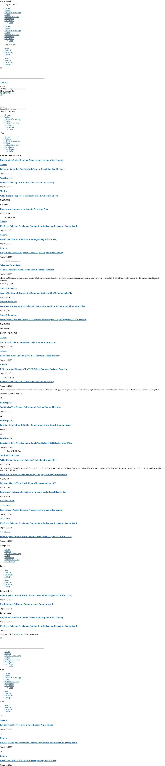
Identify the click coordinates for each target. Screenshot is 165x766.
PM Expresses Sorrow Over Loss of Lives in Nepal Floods (26, 725)
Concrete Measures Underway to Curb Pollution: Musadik (27, 270)
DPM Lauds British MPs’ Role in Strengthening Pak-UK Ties (28, 239)
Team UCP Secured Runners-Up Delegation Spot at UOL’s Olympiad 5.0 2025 (36, 293)
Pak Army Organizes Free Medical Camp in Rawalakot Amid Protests (32, 169)
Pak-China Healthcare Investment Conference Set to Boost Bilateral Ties (33, 492)
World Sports (9, 19)
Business (7, 11)
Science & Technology (12, 13)
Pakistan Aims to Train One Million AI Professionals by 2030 (28, 483)
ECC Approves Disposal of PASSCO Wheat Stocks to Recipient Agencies (33, 369)
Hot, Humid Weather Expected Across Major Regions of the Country (31, 160)
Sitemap (7, 54)
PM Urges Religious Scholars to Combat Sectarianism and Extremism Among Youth (38, 226)
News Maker (18, 634)
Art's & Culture (7, 500)
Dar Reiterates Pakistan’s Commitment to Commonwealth (26, 604)
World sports (6, 178)
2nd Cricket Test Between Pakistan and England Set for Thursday (30, 407)
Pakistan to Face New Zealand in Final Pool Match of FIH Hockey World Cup (36, 443)
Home (6, 48)
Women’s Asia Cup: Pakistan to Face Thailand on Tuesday (27, 182)
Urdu (11, 23)
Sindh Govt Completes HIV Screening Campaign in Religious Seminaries (33, 474)
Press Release (9, 21)
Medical (3, 191)
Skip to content (5, 1)
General (7, 9)
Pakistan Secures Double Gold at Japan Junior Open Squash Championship (35, 425)
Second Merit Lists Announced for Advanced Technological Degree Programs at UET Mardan (43, 319)
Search (2, 89)
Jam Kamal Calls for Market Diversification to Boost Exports (28, 342)
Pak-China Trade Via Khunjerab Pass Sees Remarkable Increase (30, 356)
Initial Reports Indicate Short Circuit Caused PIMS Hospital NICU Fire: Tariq (36, 536)
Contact (3, 82)
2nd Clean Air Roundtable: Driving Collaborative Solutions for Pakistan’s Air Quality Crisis (42, 306)
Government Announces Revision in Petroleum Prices (24, 209)
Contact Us (8, 52)
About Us (7, 50)
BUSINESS (3, 338)
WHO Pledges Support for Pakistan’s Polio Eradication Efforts (29, 196)
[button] (82, 87)
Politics (7, 15)
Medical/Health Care (11, 17)
